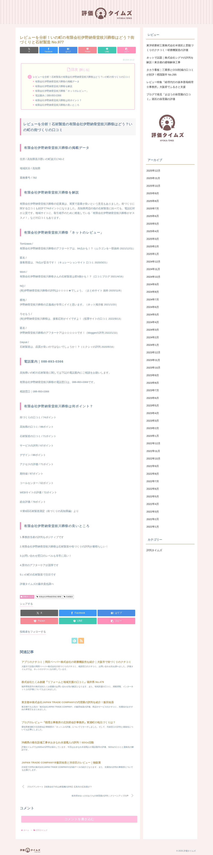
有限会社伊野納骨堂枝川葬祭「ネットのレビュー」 (62, 91)
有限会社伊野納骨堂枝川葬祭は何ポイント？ (58, 100)
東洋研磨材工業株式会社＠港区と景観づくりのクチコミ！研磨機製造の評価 (169, 47)
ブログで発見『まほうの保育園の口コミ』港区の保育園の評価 (168, 97)
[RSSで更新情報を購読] (81, 641)
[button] (126, 50)
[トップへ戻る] (209, 851)
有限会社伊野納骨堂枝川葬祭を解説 (53, 86)
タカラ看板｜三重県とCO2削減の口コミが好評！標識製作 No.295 (170, 72)
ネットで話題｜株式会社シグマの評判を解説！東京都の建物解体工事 (169, 60)
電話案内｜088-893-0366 (48, 95)
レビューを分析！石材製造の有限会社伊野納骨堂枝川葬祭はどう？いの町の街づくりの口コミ (81, 76)
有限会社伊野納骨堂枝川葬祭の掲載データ (57, 81)
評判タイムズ (28, 597)
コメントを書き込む (79, 819)
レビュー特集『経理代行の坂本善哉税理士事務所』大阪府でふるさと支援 (169, 84)
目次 (74, 69)
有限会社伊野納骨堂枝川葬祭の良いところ (57, 105)
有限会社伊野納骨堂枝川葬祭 (50, 597)
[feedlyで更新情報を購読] (74, 641)
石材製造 (69, 597)
